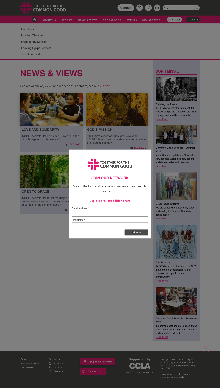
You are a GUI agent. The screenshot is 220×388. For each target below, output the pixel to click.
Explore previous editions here (110, 201)
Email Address (80, 208)
